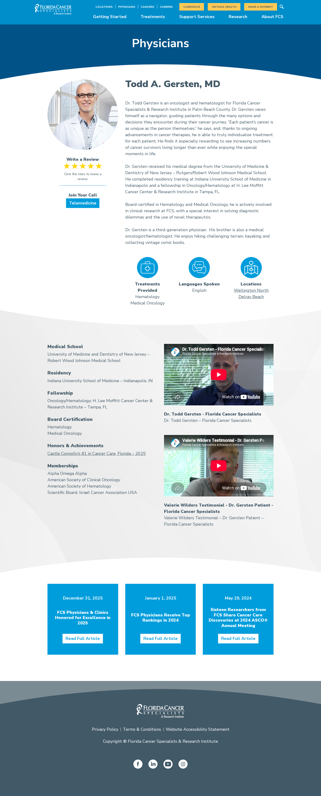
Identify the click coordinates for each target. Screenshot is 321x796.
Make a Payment (260, 7)
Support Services (197, 16)
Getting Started (109, 16)
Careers (166, 7)
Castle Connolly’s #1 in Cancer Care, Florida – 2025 (96, 453)
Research (238, 16)
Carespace (191, 7)
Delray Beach (251, 297)
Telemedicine (82, 203)
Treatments (153, 16)
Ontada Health (224, 7)
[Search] (281, 7)
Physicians (126, 7)
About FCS (272, 16)
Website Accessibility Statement (197, 729)
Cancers (147, 7)
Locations (104, 7)
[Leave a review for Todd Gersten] (82, 174)
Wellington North (251, 290)
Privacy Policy (105, 729)
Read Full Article (83, 638)
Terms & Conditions (142, 729)
